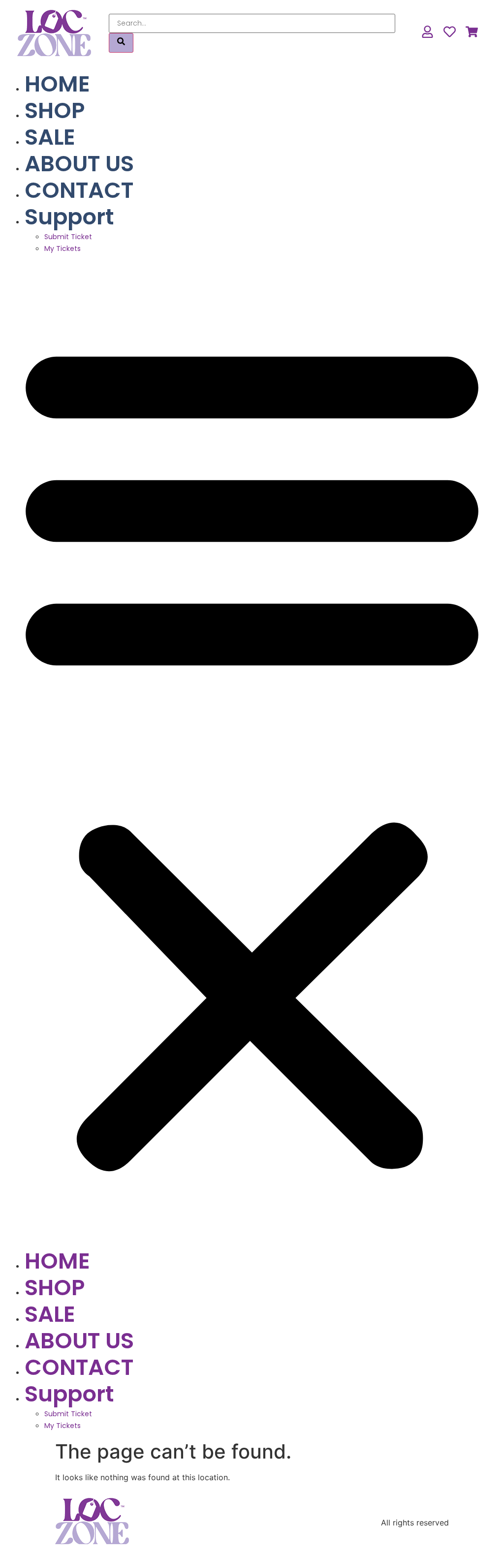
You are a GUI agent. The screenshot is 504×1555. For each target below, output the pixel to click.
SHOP (55, 110)
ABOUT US (79, 163)
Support (69, 216)
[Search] (121, 43)
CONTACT (79, 190)
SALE (50, 137)
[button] (252, 751)
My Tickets (62, 248)
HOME (57, 83)
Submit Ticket (68, 237)
